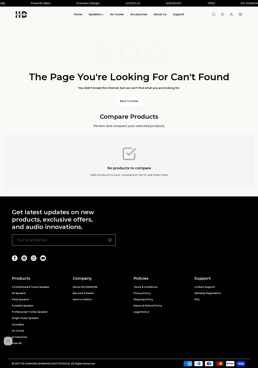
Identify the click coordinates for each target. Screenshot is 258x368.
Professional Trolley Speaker (30, 311)
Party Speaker (20, 299)
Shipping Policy (143, 299)
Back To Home (129, 101)
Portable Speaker (22, 305)
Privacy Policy (142, 293)
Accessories (19, 337)
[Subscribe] (109, 240)
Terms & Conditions (146, 287)
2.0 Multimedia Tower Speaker (30, 287)
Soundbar (18, 324)
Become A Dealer (83, 293)
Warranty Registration (207, 293)
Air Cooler (18, 330)
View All (17, 343)
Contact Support (204, 287)
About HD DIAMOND (85, 287)
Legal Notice (141, 311)
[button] (240, 14)
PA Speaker (19, 293)
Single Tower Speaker (25, 318)
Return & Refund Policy (148, 305)
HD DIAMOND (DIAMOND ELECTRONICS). (46, 363)
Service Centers (82, 299)
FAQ (196, 299)
